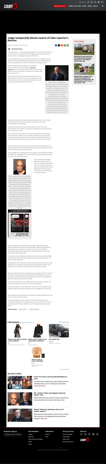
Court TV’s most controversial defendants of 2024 (50, 378)
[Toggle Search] (102, 6)
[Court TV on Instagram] (92, 2)
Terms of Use (66, 439)
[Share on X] (59, 45)
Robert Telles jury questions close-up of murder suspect (49, 410)
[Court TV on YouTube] (99, 2)
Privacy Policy (66, 437)
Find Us (95, 6)
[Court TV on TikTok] (102, 2)
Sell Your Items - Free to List (27, 322)
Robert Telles (22, 309)
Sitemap (30, 434)
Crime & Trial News (75, 6)
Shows (90, 6)
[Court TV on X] (95, 2)
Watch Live (59, 6)
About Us (48, 434)
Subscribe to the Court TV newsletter (13, 434)
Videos (84, 6)
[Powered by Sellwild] (66, 369)
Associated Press (17, 49)
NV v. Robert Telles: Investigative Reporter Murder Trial (50, 394)
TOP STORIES (79, 41)
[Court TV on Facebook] (88, 2)
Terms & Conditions (67, 434)
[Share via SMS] (68, 45)
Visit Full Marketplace (63, 322)
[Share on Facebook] (56, 45)
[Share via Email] (65, 45)
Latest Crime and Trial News (35, 439)
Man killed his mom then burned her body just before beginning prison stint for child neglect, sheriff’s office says (83, 59)
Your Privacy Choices (68, 441)
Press (47, 437)
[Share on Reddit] (62, 45)
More (43, 386)
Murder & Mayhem (34, 309)
